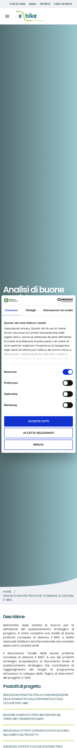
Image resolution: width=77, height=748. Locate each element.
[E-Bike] (31, 16)
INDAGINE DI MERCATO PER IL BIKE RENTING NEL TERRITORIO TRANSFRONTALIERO (32, 717)
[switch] (68, 383)
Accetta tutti (38, 421)
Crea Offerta (63, 4)
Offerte (45, 4)
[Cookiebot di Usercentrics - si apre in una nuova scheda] (57, 300)
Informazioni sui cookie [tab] (58, 310)
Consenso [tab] (11, 310)
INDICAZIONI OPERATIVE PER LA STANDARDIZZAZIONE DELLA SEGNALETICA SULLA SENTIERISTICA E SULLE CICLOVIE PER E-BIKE (35, 699)
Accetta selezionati (38, 432)
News (32, 4)
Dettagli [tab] (31, 310)
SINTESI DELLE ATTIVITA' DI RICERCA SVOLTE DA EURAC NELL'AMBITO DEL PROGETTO (36, 733)
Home (7, 592)
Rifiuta (38, 444)
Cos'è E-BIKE (17, 4)
